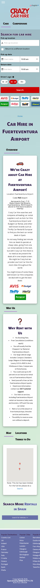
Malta (3, 570)
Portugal (4, 564)
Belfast (22, 557)
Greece (4, 561)
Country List (5, 537)
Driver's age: (6, 77)
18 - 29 (4, 82)
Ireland (3, 543)
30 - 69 (13, 82)
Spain (3, 567)
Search (20, 90)
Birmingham (24, 554)
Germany (4, 552)
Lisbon (22, 537)
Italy (3, 555)
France (3, 549)
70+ (21, 82)
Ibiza (21, 540)
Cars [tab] (6, 23)
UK (2, 540)
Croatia (4, 558)
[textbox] (20, 43)
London (22, 546)
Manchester (24, 543)
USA (3, 546)
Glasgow (23, 549)
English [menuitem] (34, 5)
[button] (19, 469)
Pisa (21, 560)
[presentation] (20, 23)
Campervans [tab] (20, 23)
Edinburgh (23, 552)
